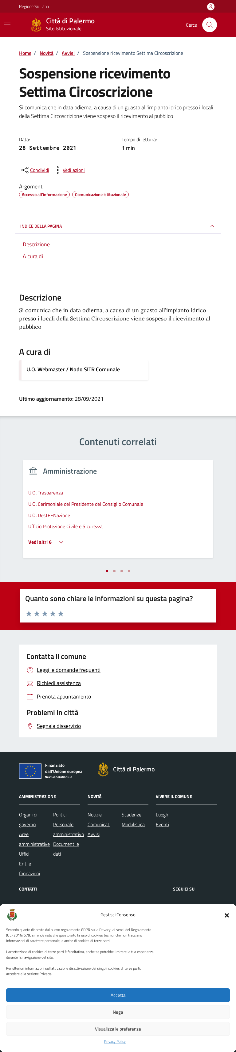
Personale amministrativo (68, 829)
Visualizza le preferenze (118, 1028)
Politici (59, 814)
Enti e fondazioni (29, 868)
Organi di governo (28, 819)
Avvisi (94, 834)
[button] (227, 915)
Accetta (118, 995)
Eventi (162, 824)
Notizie (95, 814)
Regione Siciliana (34, 6)
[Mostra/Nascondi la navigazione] (7, 24)
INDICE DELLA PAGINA (41, 226)
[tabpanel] (118, 513)
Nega (118, 1012)
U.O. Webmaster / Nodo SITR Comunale (73, 369)
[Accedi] (210, 7)
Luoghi (162, 814)
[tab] (107, 571)
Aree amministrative (34, 839)
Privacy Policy (115, 1041)
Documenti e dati (66, 848)
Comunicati (99, 824)
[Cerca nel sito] (209, 24)
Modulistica (133, 824)
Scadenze (131, 814)
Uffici (24, 853)
